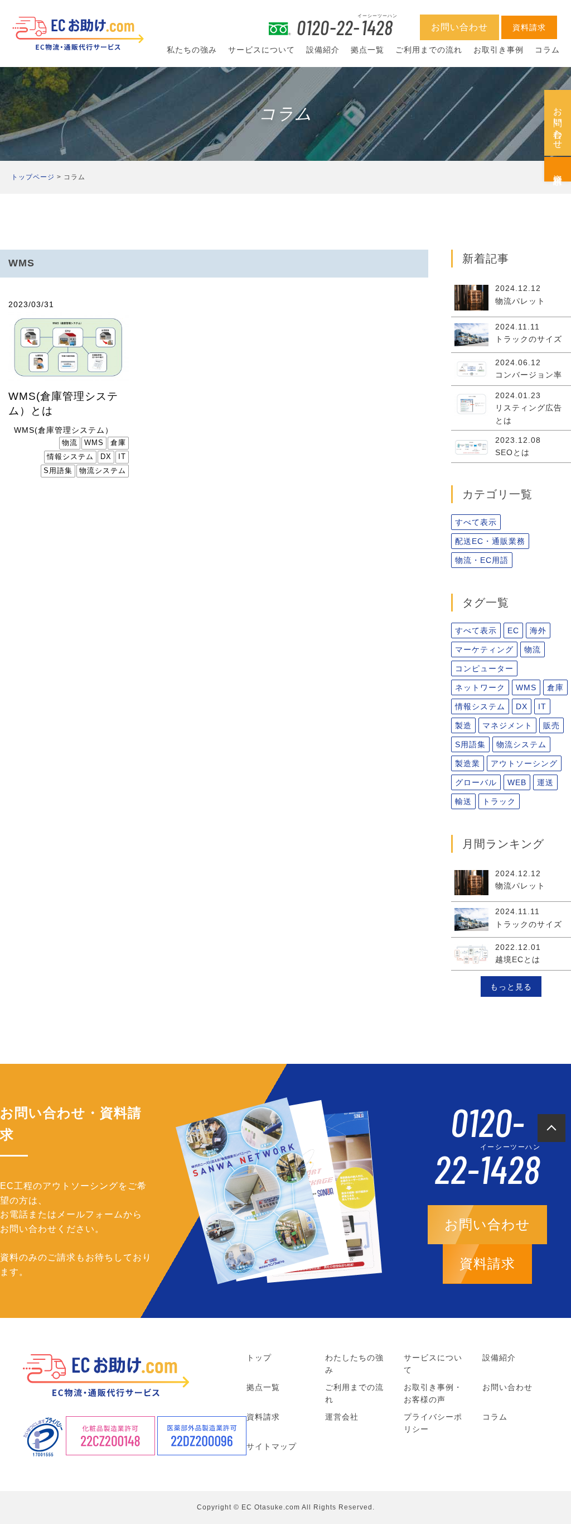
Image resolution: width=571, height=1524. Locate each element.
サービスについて (261, 49)
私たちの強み (192, 49)
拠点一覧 (367, 49)
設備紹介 (323, 49)
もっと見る (511, 986)
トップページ (33, 177)
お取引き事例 (498, 49)
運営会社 (342, 1416)
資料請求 (558, 169)
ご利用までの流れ (428, 49)
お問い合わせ (558, 123)
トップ (259, 1357)
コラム (547, 49)
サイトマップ (271, 1446)
